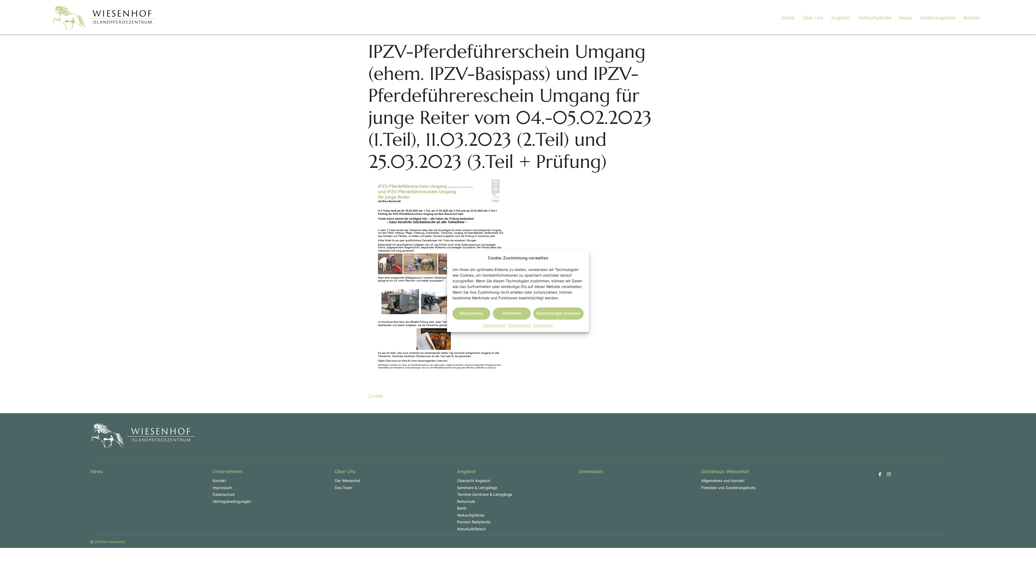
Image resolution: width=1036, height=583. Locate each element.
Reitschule (466, 501)
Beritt (461, 508)
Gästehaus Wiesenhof (725, 471)
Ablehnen (512, 313)
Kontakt (972, 18)
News (905, 18)
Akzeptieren (471, 313)
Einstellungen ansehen (558, 313)
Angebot (840, 18)
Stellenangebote (938, 18)
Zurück (375, 396)
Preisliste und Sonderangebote (728, 487)
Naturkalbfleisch (471, 529)
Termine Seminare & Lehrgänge (484, 494)
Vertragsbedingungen (232, 501)
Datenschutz (494, 325)
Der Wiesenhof (347, 480)
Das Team (343, 487)
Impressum (543, 325)
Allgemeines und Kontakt (723, 480)
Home (787, 18)
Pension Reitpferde (473, 522)
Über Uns (812, 18)
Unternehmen (227, 471)
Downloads (591, 471)
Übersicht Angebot (473, 480)
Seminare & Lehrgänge (477, 487)
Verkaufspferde (874, 18)
